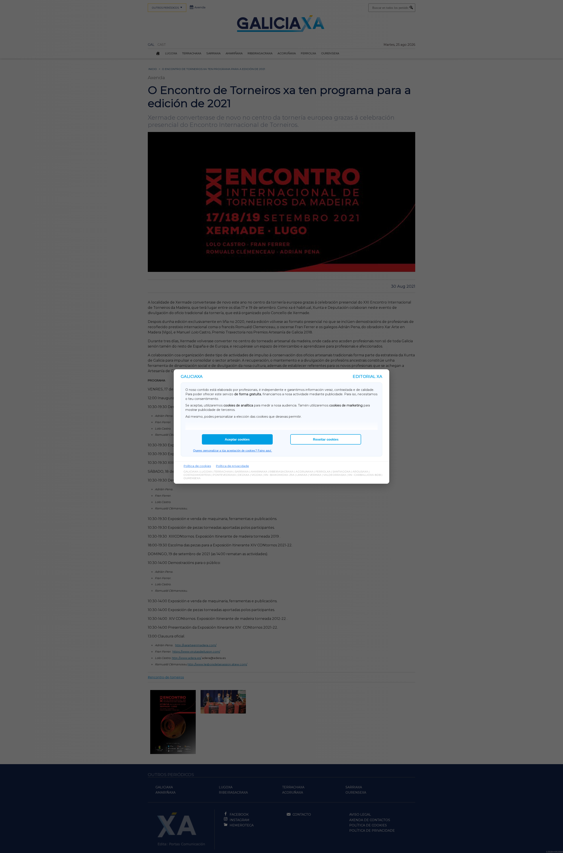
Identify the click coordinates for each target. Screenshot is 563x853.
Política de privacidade (232, 466)
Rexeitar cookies (325, 439)
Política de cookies (197, 466)
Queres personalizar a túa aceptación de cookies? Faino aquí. (232, 450)
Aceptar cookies (237, 439)
